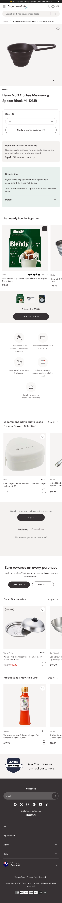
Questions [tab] (37, 530)
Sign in (31, 517)
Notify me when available (29, 130)
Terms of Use (20, 877)
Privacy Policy (32, 877)
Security (44, 877)
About (6, 844)
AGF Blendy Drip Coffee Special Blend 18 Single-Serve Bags (24, 279)
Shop (5, 826)
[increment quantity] (52, 121)
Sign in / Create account (18, 157)
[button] (38, 274)
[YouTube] (40, 804)
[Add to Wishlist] (58, 29)
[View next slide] (57, 80)
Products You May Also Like (20, 677)
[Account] (48, 6)
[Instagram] (27, 804)
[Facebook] (15, 804)
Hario (4, 89)
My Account (9, 835)
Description (11, 174)
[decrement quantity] (10, 121)
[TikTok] (46, 804)
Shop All (51, 422)
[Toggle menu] (4, 6)
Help (5, 854)
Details (9, 199)
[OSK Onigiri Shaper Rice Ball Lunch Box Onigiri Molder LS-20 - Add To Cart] (44, 491)
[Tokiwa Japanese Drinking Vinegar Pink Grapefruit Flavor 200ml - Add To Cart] (44, 742)
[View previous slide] (48, 80)
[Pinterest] (34, 804)
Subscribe (55, 796)
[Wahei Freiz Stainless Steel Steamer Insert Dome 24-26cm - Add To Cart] (44, 664)
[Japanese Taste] (18, 6)
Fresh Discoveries (14, 599)
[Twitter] (21, 804)
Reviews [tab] (23, 530)
